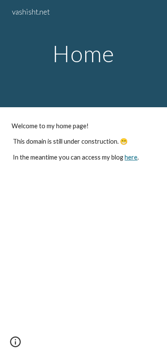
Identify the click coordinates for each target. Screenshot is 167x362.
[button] (15, 345)
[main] (83, 53)
